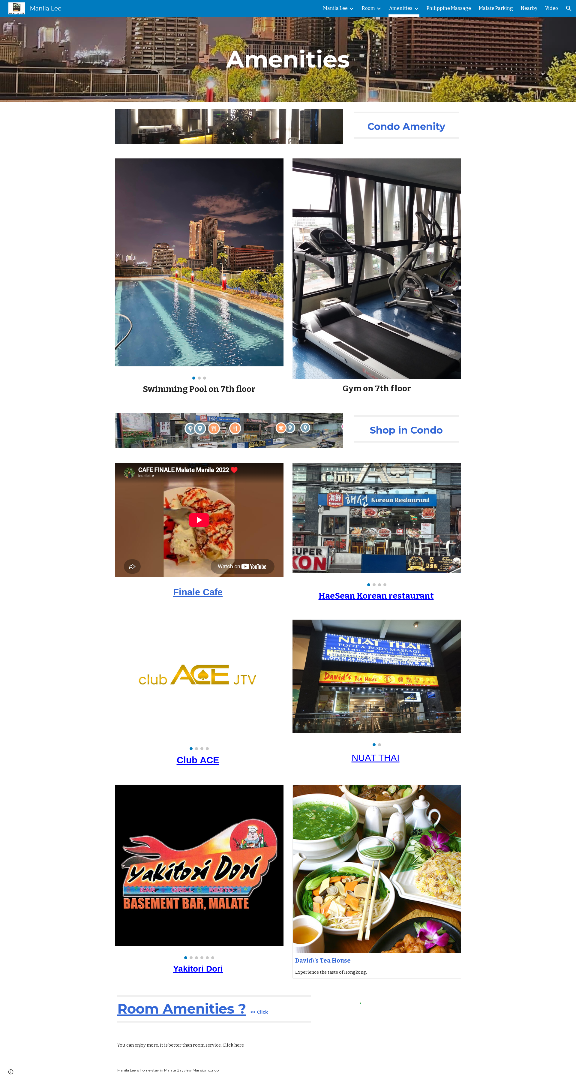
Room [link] (368, 8)
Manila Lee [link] (335, 8)
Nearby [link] (529, 8)
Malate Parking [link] (496, 8)
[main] (288, 59)
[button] (569, 8)
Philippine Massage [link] (449, 8)
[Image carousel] (199, 269)
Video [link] (551, 8)
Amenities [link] (400, 8)
